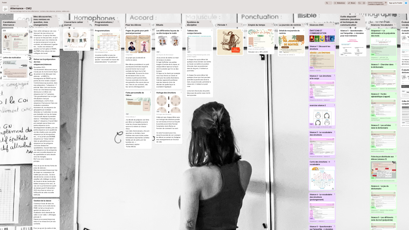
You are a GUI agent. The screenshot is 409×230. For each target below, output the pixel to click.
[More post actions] (28, 30)
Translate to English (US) (376, 4)
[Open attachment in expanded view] (230, 42)
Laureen (12, 6)
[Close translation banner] (386, 2)
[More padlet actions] (364, 3)
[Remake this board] (359, 3)
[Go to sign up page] (406, 3)
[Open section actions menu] (26, 21)
